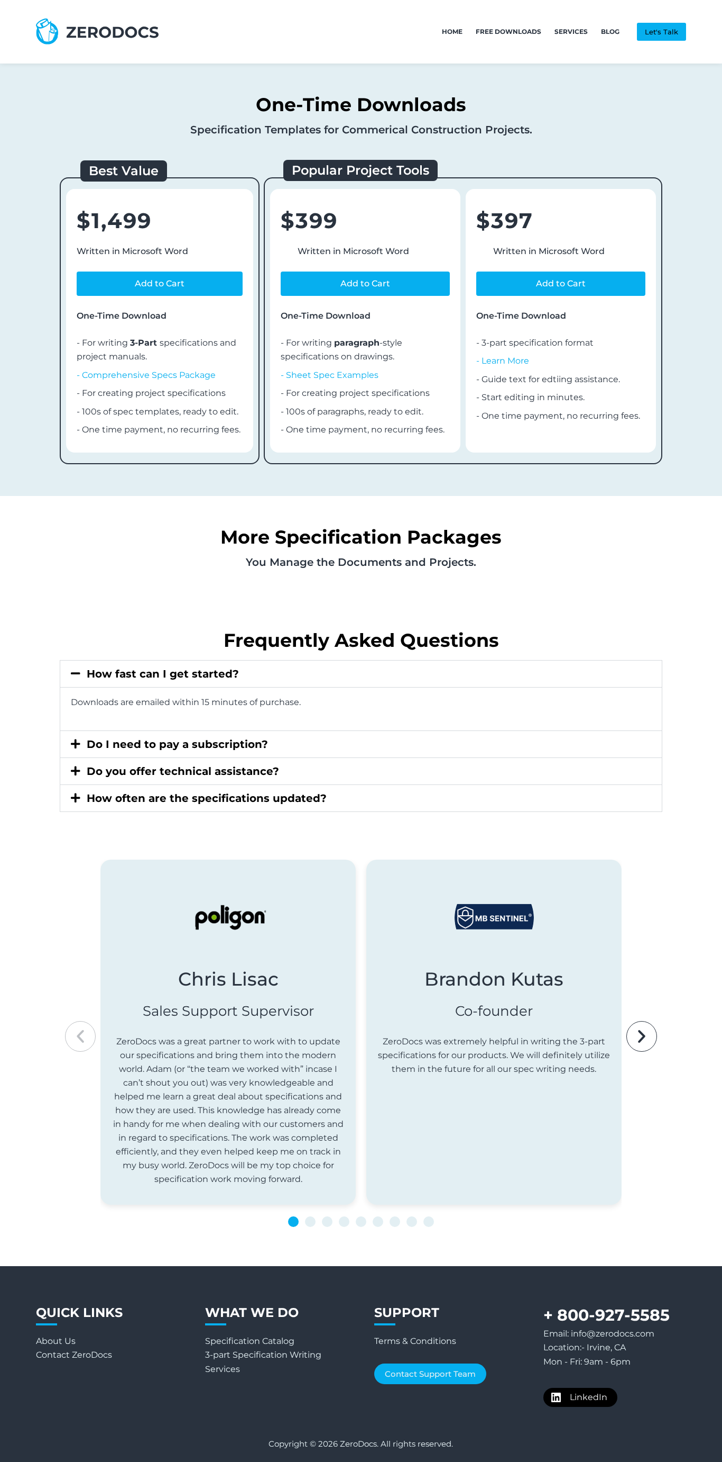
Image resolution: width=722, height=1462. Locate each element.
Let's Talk (661, 32)
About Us (56, 1341)
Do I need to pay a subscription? (177, 744)
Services (571, 31)
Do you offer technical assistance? (183, 771)
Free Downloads (508, 31)
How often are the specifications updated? (207, 798)
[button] (160, 284)
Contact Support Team (430, 1374)
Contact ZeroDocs (74, 1355)
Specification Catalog (249, 1341)
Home (452, 31)
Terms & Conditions (415, 1341)
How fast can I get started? (163, 673)
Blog (610, 31)
